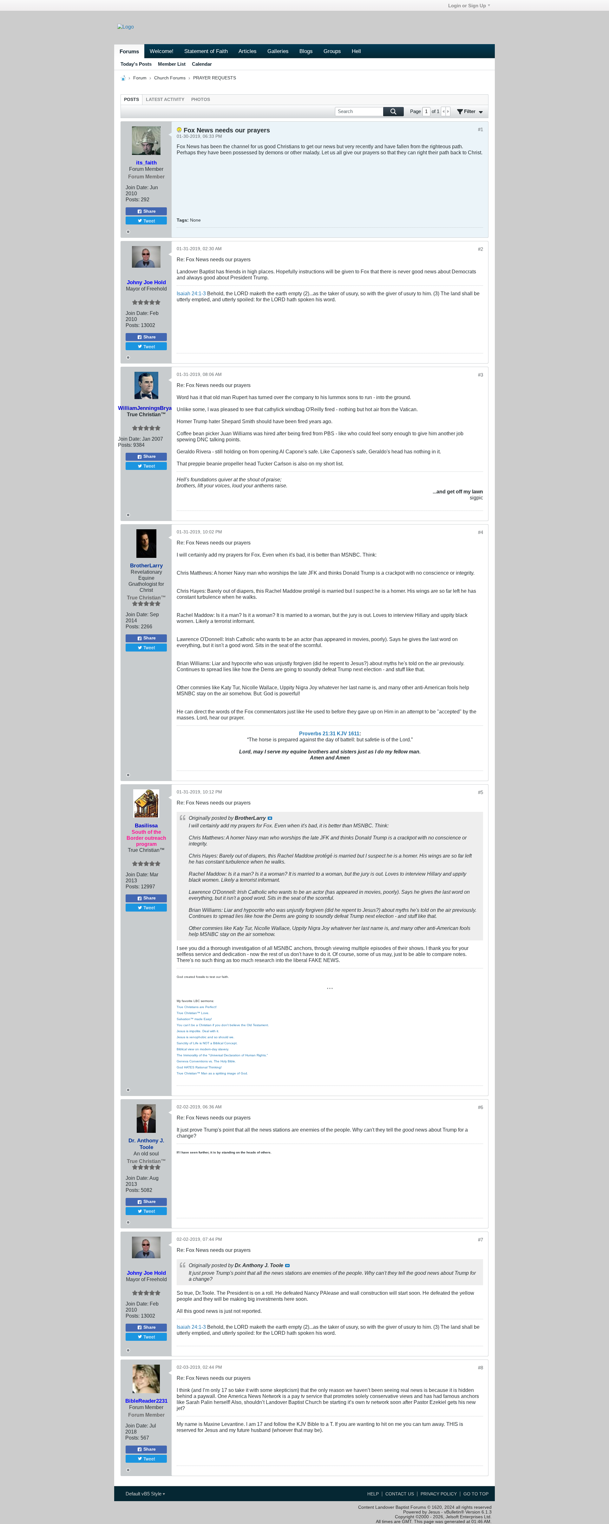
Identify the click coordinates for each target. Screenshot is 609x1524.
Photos (200, 99)
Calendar (202, 64)
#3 (480, 375)
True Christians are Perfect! (197, 1007)
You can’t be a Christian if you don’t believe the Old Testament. (223, 1025)
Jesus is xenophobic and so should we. (205, 1037)
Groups (332, 51)
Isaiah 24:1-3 (191, 293)
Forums (129, 51)
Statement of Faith (206, 51)
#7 (480, 1239)
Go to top (475, 1494)
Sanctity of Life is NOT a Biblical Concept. (207, 1043)
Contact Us (399, 1494)
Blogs (306, 51)
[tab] (131, 99)
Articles (248, 51)
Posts (131, 99)
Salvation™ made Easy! (194, 1019)
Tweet (149, 220)
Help (373, 1494)
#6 (480, 1107)
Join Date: (137, 187)
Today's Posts (136, 64)
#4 (480, 532)
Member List (172, 64)
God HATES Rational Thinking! (199, 1067)
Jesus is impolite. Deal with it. (198, 1031)
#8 (480, 1367)
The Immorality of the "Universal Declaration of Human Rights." (222, 1055)
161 (352, 733)
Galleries (278, 51)
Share (149, 211)
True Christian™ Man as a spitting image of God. (212, 1073)
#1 (480, 129)
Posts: (133, 199)
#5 (480, 792)
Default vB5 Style (144, 1493)
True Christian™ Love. (193, 1013)
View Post (270, 818)
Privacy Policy (439, 1494)
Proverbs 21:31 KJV (323, 733)
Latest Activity (165, 99)
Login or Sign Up (467, 5)
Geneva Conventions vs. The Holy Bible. (206, 1061)
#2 (480, 249)
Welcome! (162, 51)
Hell (356, 51)
